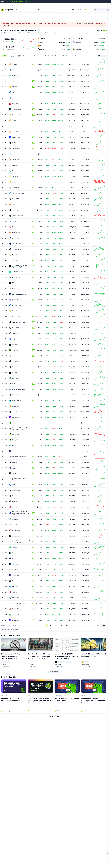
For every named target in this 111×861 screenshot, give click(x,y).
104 (67, 625)
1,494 (16, 5)
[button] (53, 671)
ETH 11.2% (58, 5)
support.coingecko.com (85, 23)
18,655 (6, 5)
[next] (71, 625)
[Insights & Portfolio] (109, 15)
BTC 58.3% (53, 5)
